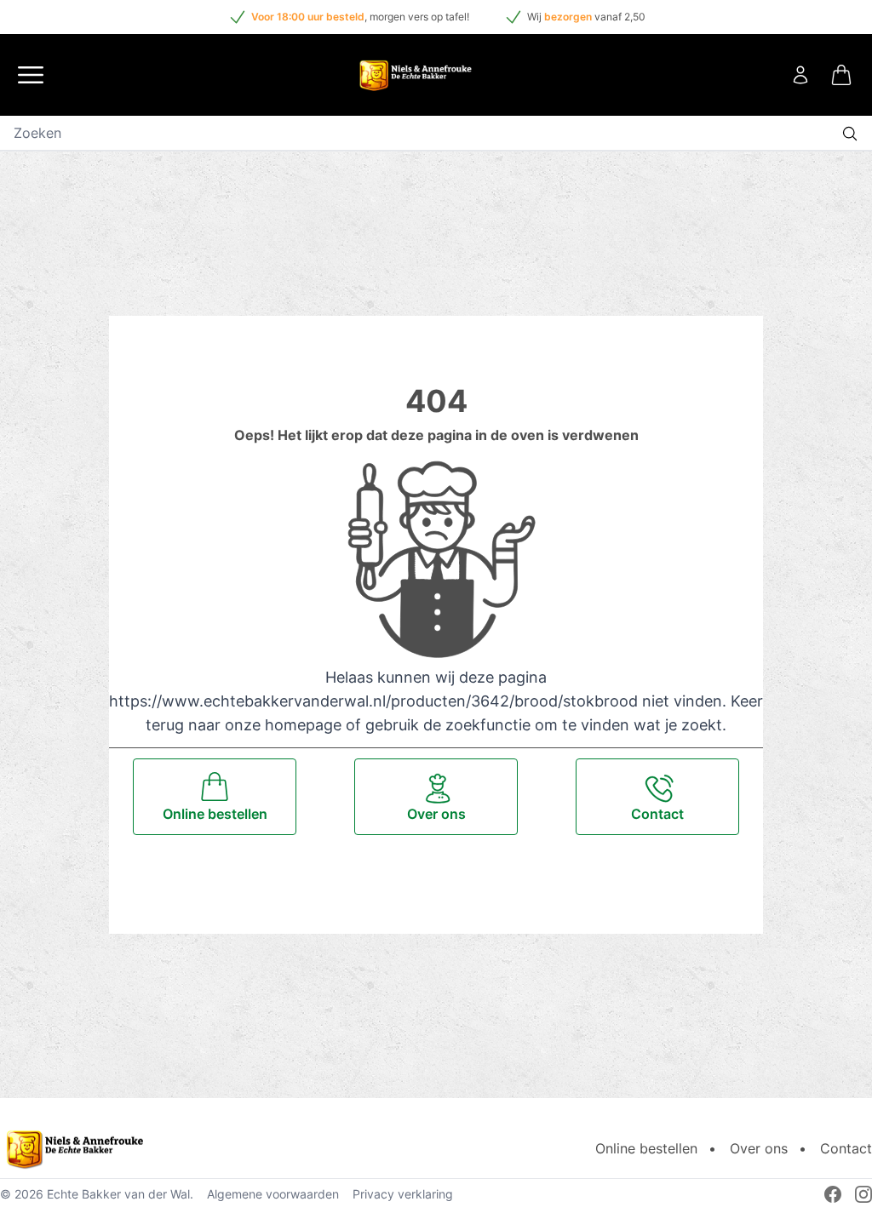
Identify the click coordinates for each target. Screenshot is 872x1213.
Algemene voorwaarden (273, 1194)
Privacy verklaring (403, 1194)
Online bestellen (646, 1148)
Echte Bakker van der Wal (118, 1194)
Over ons (759, 1148)
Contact (846, 1148)
